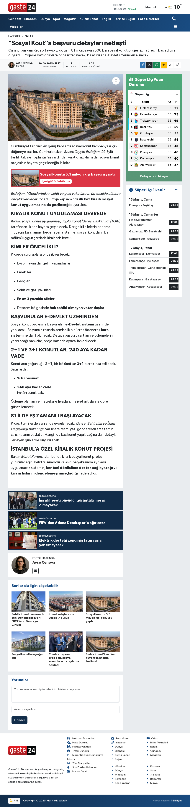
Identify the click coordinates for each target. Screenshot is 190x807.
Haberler (14, 36)
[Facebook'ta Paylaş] (142, 65)
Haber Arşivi (79, 771)
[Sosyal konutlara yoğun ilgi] (28, 641)
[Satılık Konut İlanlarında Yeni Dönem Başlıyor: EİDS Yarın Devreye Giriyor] (28, 601)
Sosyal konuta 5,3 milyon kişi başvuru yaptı (99, 618)
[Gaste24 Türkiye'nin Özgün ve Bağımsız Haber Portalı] (22, 7)
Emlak (29, 36)
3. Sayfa (155, 774)
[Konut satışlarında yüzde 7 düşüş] (66, 601)
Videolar (16, 26)
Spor (56, 19)
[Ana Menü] (174, 27)
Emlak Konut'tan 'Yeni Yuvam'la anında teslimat (101, 658)
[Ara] (174, 19)
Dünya (45, 19)
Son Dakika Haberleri (84, 767)
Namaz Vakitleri (81, 746)
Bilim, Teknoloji (159, 742)
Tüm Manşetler (81, 763)
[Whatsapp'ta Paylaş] (156, 65)
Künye (154, 783)
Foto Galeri (122, 738)
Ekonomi (30, 19)
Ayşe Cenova (43, 562)
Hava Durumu (80, 742)
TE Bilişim (176, 800)
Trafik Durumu (80, 751)
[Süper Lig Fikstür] (176, 190)
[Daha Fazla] (164, 65)
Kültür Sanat (89, 19)
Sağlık (106, 19)
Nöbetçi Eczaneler (83, 738)
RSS (15, 800)
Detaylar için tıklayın (154, 176)
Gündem (14, 19)
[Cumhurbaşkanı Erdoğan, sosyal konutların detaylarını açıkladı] (66, 641)
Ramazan (120, 779)
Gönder (19, 720)
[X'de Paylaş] (149, 65)
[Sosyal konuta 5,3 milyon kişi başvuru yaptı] (103, 601)
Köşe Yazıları (122, 783)
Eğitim (154, 746)
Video (154, 738)
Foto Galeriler (148, 19)
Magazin (69, 19)
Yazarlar (121, 742)
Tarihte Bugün (124, 19)
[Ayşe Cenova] (20, 565)
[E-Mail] (35, 571)
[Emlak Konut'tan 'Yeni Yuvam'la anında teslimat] (103, 641)
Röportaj (155, 779)
